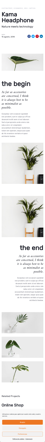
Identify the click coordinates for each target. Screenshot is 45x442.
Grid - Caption (29, 8)
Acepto (22, 422)
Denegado (22, 428)
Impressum (28, 439)
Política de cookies (18, 439)
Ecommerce (18, 8)
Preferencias (22, 434)
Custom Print (7, 8)
